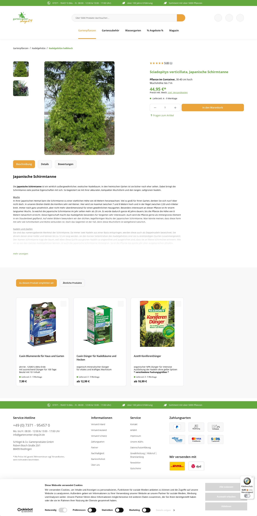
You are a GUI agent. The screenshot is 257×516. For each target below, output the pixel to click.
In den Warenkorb (212, 107)
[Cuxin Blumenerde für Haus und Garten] (42, 342)
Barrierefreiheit (98, 459)
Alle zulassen (226, 487)
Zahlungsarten (97, 441)
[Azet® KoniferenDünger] (157, 342)
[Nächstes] (120, 108)
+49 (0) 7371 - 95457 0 (31, 425)
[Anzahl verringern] (155, 107)
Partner (94, 447)
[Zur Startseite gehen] (40, 17)
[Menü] (252, 477)
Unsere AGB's (136, 441)
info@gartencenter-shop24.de (29, 434)
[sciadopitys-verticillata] (79, 108)
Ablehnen (226, 506)
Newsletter (135, 462)
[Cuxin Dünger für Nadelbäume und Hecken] (100, 342)
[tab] (24, 164)
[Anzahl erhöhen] (175, 107)
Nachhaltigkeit (97, 453)
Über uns (95, 464)
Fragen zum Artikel (163, 115)
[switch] (92, 510)
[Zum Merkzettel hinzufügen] (121, 67)
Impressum (135, 435)
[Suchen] (181, 18)
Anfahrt (133, 430)
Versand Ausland (99, 430)
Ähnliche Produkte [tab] (72, 282)
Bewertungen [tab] (65, 164)
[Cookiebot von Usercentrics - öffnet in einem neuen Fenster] (25, 510)
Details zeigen (163, 510)
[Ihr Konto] (240, 18)
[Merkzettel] (218, 18)
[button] (20, 253)
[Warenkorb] (229, 18)
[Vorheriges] (39, 108)
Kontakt (133, 424)
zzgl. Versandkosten (178, 92)
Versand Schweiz (99, 435)
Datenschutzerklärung (140, 447)
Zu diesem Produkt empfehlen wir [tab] (36, 282)
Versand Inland (98, 424)
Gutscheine (135, 468)
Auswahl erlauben (226, 496)
